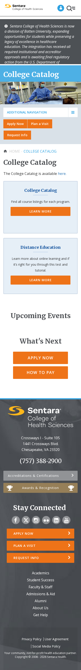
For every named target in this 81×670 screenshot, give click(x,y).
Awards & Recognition (40, 488)
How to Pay (40, 372)
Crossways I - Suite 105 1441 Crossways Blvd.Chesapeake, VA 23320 (40, 443)
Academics (40, 572)
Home (14, 151)
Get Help (40, 614)
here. (62, 173)
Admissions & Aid (40, 593)
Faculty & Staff (40, 586)
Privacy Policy (31, 639)
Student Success (40, 579)
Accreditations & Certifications (33, 475)
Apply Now (15, 124)
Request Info (17, 135)
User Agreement (57, 639)
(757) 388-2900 (41, 461)
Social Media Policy (46, 646)
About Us (40, 607)
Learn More (40, 211)
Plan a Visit (40, 124)
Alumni (40, 600)
